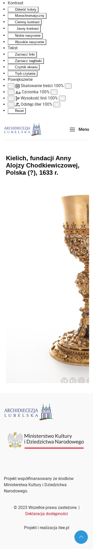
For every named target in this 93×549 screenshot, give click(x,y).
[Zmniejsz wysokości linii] (11, 98)
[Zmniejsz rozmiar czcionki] (11, 92)
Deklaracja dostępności (46, 513)
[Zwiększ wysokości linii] (62, 98)
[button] (79, 129)
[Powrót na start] (23, 129)
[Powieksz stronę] (68, 86)
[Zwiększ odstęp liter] (56, 104)
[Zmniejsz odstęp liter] (11, 104)
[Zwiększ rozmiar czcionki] (54, 92)
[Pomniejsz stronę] (11, 86)
